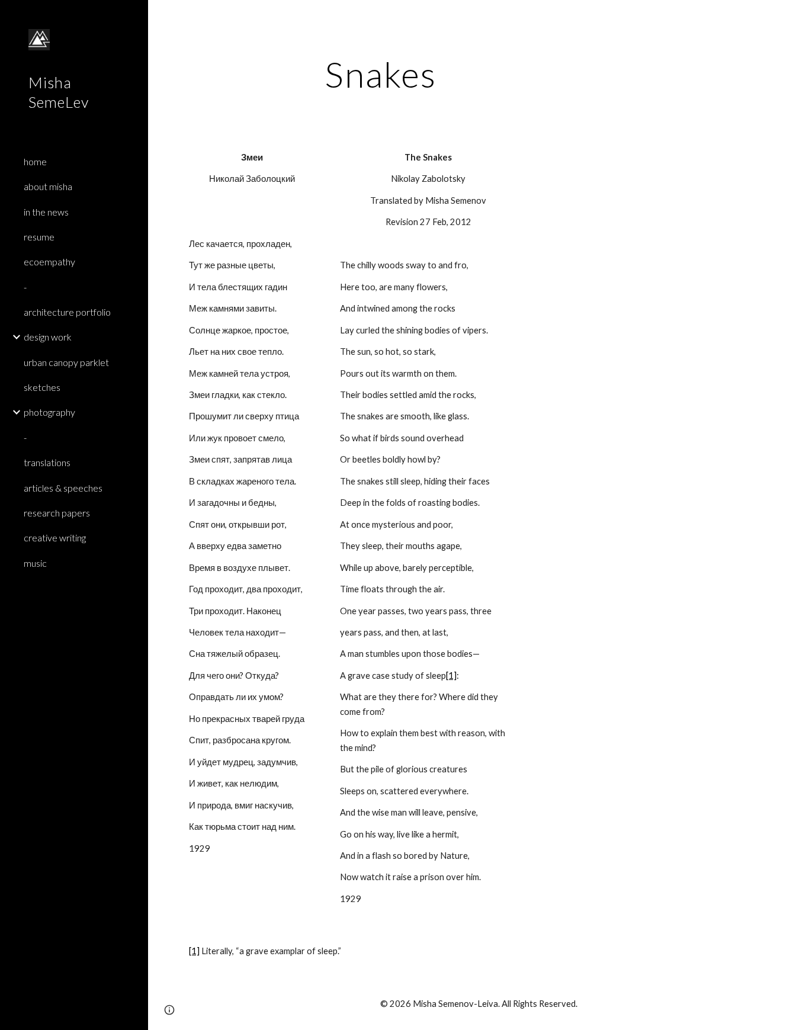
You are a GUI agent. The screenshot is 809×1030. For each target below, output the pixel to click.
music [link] (35, 563)
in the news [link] (46, 211)
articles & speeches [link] (63, 487)
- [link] (25, 287)
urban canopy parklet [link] (66, 362)
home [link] (35, 161)
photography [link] (49, 412)
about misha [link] (48, 186)
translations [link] (47, 462)
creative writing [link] (55, 537)
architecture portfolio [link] (67, 311)
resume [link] (39, 236)
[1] (451, 675)
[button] (795, 16)
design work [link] (48, 336)
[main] (380, 74)
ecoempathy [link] (49, 261)
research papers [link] (57, 512)
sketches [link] (42, 387)
